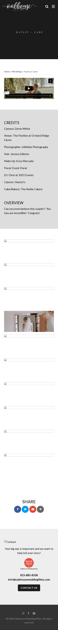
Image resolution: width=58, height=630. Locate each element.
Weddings (17, 71)
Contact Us (29, 587)
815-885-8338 (29, 575)
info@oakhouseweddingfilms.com (29, 579)
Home (7, 71)
